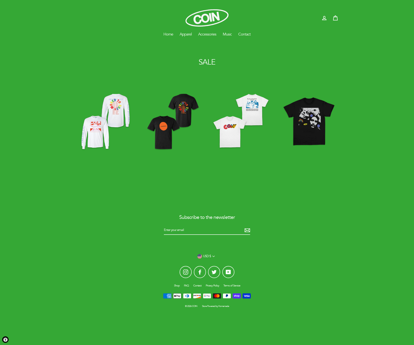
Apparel (186, 34)
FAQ (186, 285)
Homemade (223, 306)
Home (168, 34)
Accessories (207, 34)
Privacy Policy (212, 285)
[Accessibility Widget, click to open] (5, 339)
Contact (244, 34)
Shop (177, 285)
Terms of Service (231, 285)
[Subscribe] (246, 230)
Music (227, 34)
